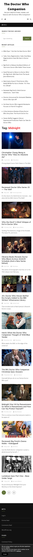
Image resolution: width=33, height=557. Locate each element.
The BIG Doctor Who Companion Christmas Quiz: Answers (15, 370)
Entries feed (5, 520)
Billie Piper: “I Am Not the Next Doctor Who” (17, 51)
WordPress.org (6, 530)
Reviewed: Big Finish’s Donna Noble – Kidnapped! (14, 442)
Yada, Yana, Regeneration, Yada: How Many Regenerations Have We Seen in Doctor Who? (17, 58)
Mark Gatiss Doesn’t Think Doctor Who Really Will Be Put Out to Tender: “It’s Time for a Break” (16, 83)
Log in (4, 515)
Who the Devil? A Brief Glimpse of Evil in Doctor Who (16, 223)
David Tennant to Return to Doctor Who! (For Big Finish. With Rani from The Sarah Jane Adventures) (16, 74)
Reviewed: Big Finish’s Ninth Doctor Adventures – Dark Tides (14, 91)
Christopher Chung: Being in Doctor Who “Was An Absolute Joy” (15, 154)
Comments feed (7, 525)
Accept (5, 554)
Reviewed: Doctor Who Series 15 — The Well (16, 188)
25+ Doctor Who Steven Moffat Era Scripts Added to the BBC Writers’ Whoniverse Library (15, 298)
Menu (5, 25)
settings (19, 551)
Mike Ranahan (18, 412)
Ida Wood (15, 446)
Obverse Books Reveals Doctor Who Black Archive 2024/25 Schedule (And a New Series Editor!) (15, 260)
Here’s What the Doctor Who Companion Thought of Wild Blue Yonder (16, 335)
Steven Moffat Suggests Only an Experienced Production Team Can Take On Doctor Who (17, 120)
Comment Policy (7, 542)
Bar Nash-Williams (19, 227)
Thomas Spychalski (17, 192)
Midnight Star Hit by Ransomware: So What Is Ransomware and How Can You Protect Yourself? (16, 406)
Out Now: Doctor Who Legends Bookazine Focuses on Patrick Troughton (16, 105)
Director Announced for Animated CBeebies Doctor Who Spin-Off (17, 98)
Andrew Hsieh (15, 303)
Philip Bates (16, 160)
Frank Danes (19, 375)
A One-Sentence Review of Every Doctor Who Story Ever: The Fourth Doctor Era (16, 112)
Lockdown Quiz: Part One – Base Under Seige (15, 477)
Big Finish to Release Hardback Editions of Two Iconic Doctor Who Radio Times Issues (17, 66)
